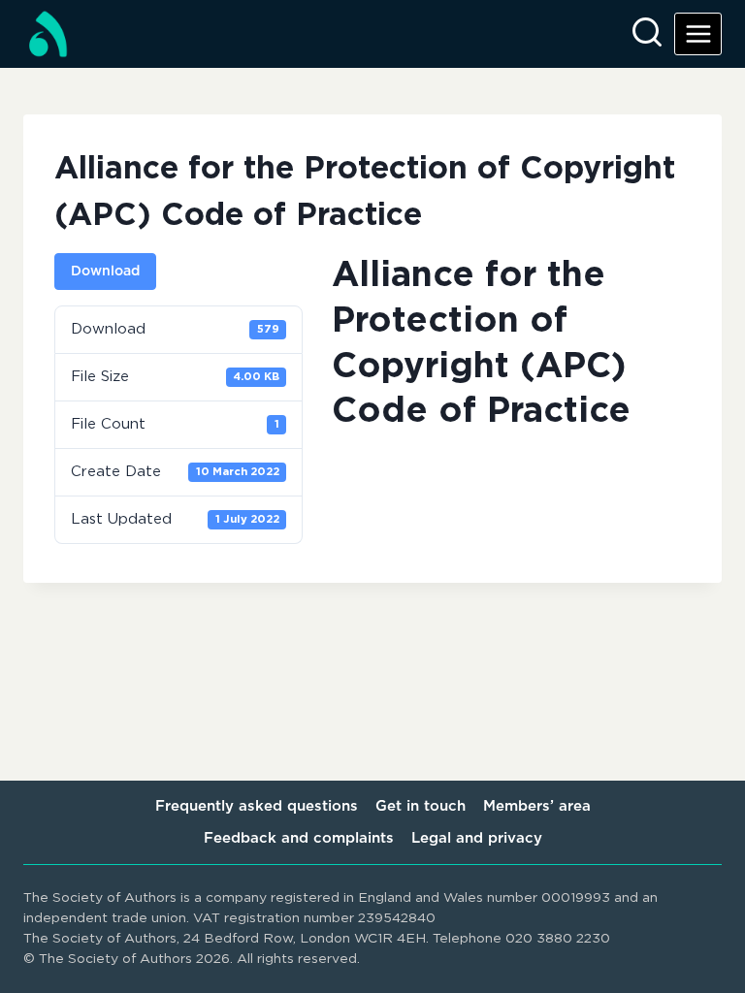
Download (105, 271)
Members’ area (537, 806)
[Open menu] (698, 33)
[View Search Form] (647, 33)
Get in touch (420, 806)
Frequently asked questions (256, 806)
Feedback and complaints (299, 838)
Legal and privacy (476, 838)
